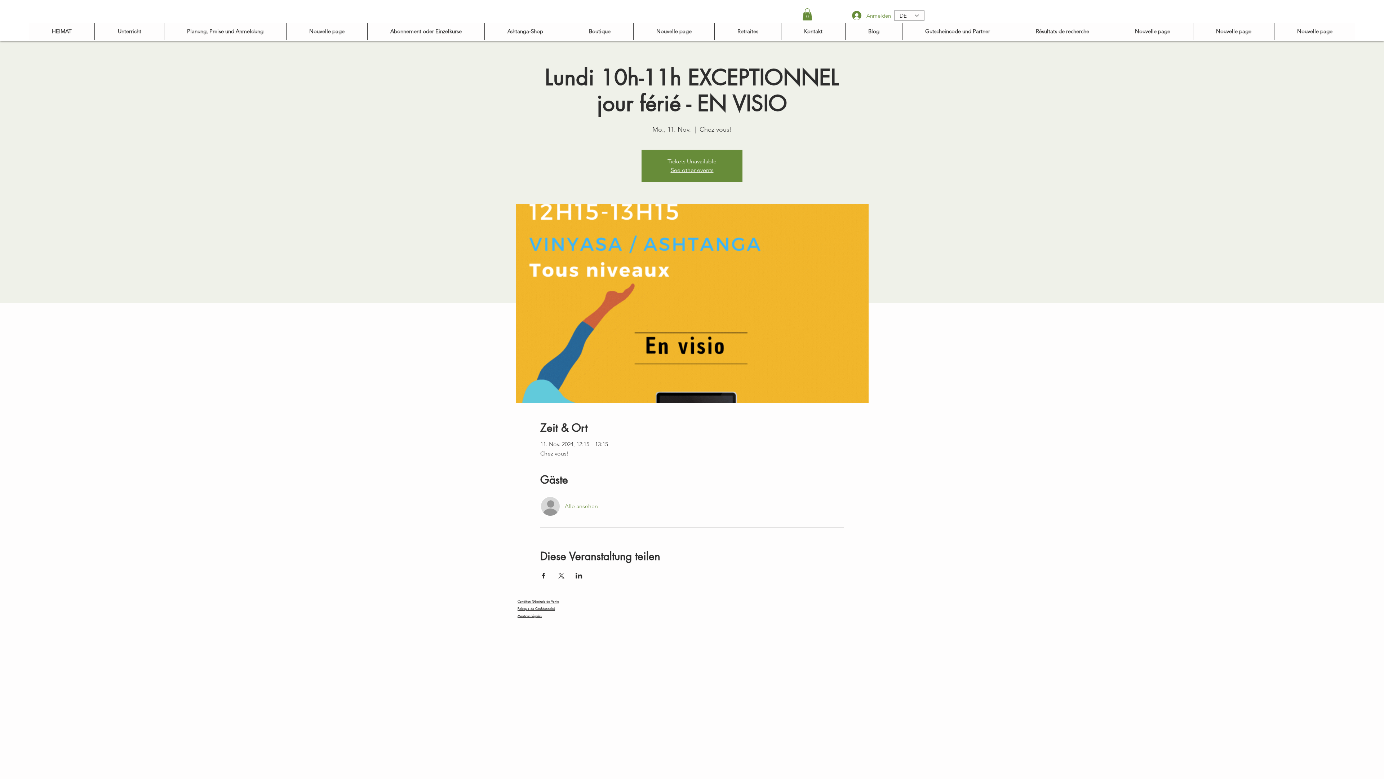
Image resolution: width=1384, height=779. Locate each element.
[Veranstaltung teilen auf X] (561, 575)
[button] (807, 14)
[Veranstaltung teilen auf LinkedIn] (579, 575)
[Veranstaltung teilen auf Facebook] (543, 575)
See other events (692, 170)
